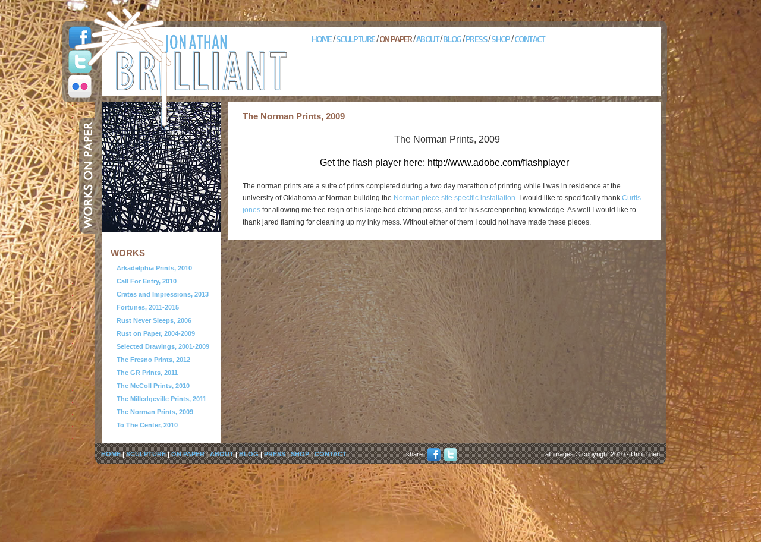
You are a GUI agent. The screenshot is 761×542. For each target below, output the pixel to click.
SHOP (500, 39)
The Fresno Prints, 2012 (153, 359)
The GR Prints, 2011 (147, 372)
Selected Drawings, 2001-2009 (163, 346)
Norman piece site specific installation (454, 198)
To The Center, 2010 (147, 424)
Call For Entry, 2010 (147, 281)
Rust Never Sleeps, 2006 (154, 320)
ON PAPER (395, 39)
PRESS (476, 39)
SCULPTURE (355, 39)
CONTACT (529, 39)
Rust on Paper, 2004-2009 (156, 333)
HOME (322, 39)
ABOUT (427, 39)
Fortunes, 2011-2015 (148, 307)
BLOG (452, 39)
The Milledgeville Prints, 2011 (161, 398)
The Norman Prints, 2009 (155, 411)
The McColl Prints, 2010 (153, 385)
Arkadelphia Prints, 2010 (154, 268)
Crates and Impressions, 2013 (163, 294)
